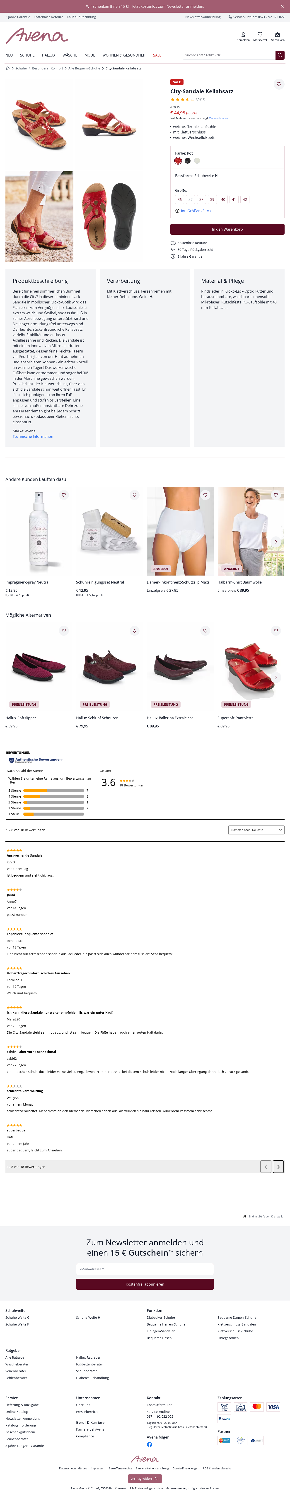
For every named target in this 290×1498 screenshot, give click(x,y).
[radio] (178, 161)
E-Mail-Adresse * (91, 1269)
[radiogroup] (227, 157)
